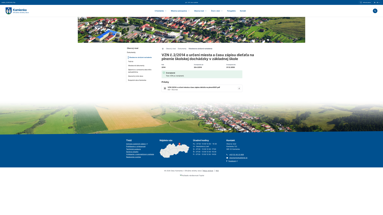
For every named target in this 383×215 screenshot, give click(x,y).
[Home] (163, 48)
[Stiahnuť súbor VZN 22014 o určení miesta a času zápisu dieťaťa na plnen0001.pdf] (239, 88)
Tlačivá (130, 61)
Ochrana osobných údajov (137, 144)
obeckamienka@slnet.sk (238, 158)
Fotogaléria (231, 11)
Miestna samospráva (179, 11)
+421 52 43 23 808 (236, 155)
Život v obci (215, 11)
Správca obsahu (132, 152)
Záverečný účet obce (135, 76)
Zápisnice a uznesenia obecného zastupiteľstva (139, 71)
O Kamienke (159, 11)
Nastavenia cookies (133, 157)
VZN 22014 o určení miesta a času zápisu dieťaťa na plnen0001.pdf (194, 87)
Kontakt (243, 11)
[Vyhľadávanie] (375, 11)
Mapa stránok (208, 171)
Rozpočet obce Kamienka (137, 80)
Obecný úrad (199, 11)
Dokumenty (131, 52)
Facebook (233, 161)
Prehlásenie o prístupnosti (136, 146)
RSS (217, 171)
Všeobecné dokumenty (136, 65)
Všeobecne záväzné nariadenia (140, 57)
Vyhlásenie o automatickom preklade (140, 154)
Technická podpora (133, 149)
